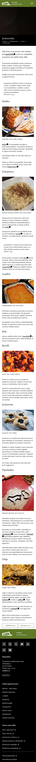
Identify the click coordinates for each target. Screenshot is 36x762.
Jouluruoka (6, 43)
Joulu (23, 41)
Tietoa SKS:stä (7, 734)
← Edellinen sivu (9, 625)
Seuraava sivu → (26, 625)
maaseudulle (6, 267)
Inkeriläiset (5, 699)
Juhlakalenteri (14, 41)
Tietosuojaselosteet (9, 756)
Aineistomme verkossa (10, 737)
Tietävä (4, 41)
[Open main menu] (32, 3)
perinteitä (10, 54)
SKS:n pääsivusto (8, 730)
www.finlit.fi (6, 675)
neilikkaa (20, 600)
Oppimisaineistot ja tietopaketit (13, 741)
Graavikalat (26, 336)
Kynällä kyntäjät (7, 703)
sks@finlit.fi (6, 670)
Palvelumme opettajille (10, 745)
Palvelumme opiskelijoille (10, 748)
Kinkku (4, 144)
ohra (25, 258)
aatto (7, 227)
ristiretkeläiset (6, 534)
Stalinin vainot (7, 710)
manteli (18, 234)
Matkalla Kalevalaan (8, 692)
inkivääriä (5, 600)
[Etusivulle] (7, 635)
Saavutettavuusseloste (9, 759)
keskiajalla (14, 609)
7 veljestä (5, 696)
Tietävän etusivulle (8, 718)
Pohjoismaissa (12, 167)
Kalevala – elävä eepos (9, 688)
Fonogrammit (6, 707)
